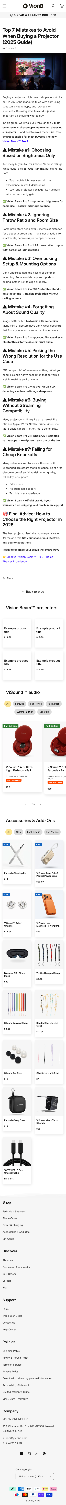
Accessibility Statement (16, 1385)
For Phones (52, 832)
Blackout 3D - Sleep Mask (14, 974)
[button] (53, 6)
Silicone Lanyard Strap (16, 1023)
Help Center (9, 1329)
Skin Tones (36, 703)
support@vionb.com (15, 1438)
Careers (7, 1280)
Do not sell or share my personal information (27, 1378)
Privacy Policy (10, 1371)
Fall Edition (54, 703)
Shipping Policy (11, 1350)
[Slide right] (40, 804)
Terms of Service (12, 1364)
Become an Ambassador (16, 1267)
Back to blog (35, 591)
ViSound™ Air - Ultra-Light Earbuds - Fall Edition (19, 769)
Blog (5, 1287)
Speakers (44, 711)
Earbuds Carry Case (14, 1120)
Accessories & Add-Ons (16, 1231)
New (18, 832)
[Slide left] (25, 804)
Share (9, 578)
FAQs (6, 1308)
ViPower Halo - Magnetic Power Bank (47, 924)
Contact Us (9, 1322)
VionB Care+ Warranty (15, 1398)
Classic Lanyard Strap (47, 1073)
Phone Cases (10, 1218)
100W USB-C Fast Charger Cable (13, 1171)
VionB (38, 1501)
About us (8, 1260)
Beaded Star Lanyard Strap (47, 1024)
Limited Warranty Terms (16, 1391)
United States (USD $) (31, 1476)
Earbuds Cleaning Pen (15, 873)
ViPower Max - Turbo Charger (47, 1121)
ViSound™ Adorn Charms (13, 924)
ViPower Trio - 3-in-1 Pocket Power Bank (47, 874)
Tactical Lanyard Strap (48, 973)
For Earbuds (33, 832)
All (7, 703)
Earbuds (19, 703)
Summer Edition (25, 711)
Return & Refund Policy (15, 1357)
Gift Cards (8, 1238)
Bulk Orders (9, 1273)
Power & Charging (13, 1225)
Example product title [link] (16, 630)
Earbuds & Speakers (14, 1211)
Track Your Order (12, 1315)
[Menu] (4, 6)
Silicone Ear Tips (12, 1073)
